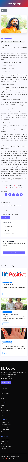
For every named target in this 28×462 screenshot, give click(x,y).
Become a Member (6, 382)
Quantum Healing (5, 429)
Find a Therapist (4, 388)
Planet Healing (4, 427)
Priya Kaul (3, 448)
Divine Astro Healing (5, 424)
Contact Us (3, 407)
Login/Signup (5, 218)
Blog (2, 391)
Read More (5, 294)
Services (3, 398)
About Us (3, 405)
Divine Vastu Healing (5, 422)
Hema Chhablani (4, 441)
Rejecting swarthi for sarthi (10, 230)
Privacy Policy (4, 412)
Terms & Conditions (5, 410)
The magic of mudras (9, 233)
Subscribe (14, 253)
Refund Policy (4, 415)
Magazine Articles (5, 393)
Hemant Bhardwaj (5, 439)
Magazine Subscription (6, 396)
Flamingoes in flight (9, 226)
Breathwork (4, 431)
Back (4, 10)
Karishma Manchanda (6, 446)
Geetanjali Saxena (5, 443)
